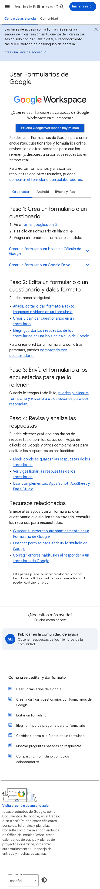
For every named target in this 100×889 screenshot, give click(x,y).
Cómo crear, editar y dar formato (37, 677)
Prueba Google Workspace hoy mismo (50, 128)
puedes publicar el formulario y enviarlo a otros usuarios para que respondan (49, 399)
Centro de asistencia (20, 19)
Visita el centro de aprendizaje (25, 806)
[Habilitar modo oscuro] (44, 880)
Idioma (17, 874)
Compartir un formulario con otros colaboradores (42, 759)
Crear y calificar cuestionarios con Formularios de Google (54, 702)
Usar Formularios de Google (39, 689)
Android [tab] (43, 192)
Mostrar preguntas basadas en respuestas (48, 746)
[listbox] (23, 880)
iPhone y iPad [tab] (65, 192)
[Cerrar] (96, 30)
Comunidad (49, 19)
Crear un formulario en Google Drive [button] (39, 265)
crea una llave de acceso (24, 52)
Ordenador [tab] (21, 192)
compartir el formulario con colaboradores (45, 179)
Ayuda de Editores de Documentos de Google (39, 6)
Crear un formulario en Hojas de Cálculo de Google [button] (45, 251)
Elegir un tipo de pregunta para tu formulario (50, 725)
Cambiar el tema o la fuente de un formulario (50, 736)
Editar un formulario (31, 715)
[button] (7, 6)
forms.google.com (37, 224)
